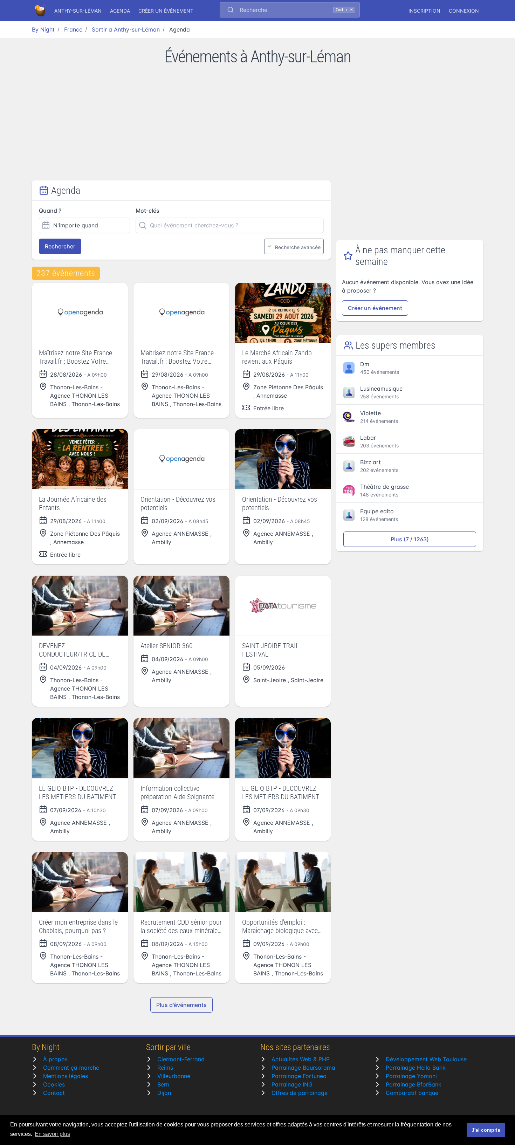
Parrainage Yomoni (411, 1075)
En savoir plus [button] (52, 1134)
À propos (55, 1059)
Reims (165, 1067)
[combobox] (290, 10)
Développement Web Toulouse (426, 1059)
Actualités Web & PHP (301, 1059)
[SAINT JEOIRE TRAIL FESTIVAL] (283, 606)
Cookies (54, 1084)
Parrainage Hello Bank (416, 1067)
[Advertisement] (257, 128)
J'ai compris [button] (486, 1130)
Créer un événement (165, 11)
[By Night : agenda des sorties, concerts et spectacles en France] (41, 10)
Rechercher (60, 246)
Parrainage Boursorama (303, 1067)
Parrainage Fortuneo (299, 1075)
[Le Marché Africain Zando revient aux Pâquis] (283, 313)
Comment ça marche (71, 1067)
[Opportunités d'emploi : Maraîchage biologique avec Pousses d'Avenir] (283, 882)
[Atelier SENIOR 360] (181, 606)
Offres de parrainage (300, 1092)
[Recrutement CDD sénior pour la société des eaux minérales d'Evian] (181, 882)
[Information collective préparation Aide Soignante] (181, 748)
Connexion (464, 11)
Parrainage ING (292, 1084)
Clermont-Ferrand (181, 1059)
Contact (54, 1092)
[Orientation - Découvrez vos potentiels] (181, 459)
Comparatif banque (412, 1092)
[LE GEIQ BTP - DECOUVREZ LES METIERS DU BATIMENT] (80, 748)
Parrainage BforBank (413, 1084)
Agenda (120, 11)
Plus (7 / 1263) (410, 539)
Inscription (424, 11)
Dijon (164, 1092)
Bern (163, 1084)
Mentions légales (65, 1075)
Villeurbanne (173, 1075)
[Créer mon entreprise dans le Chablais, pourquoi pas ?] (80, 882)
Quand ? (50, 210)
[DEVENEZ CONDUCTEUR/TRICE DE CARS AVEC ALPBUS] (80, 606)
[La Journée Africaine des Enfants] (80, 459)
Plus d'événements (181, 1004)
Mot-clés (147, 210)
